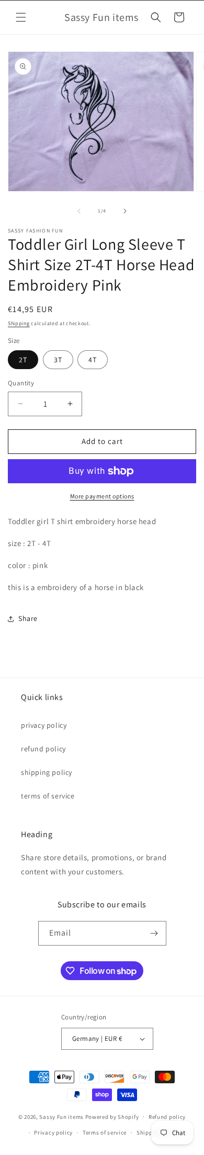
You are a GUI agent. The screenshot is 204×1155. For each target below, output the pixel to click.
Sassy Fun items (61, 1116)
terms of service (48, 796)
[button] (20, 17)
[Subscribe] (154, 933)
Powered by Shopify (112, 1116)
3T (58, 359)
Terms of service (105, 1132)
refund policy (43, 748)
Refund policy (167, 1116)
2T (23, 359)
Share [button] (28, 618)
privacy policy (43, 725)
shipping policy (46, 772)
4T (92, 359)
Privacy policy (53, 1132)
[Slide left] (78, 211)
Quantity (21, 383)
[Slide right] (125, 211)
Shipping (19, 323)
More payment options (102, 496)
